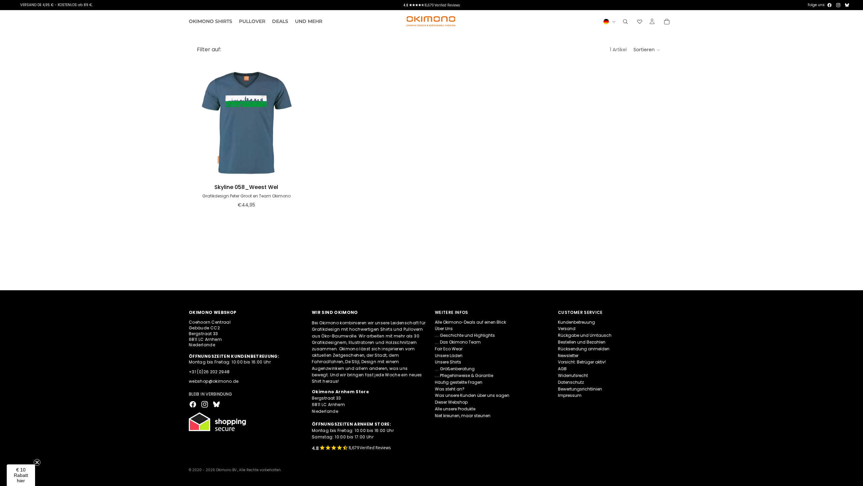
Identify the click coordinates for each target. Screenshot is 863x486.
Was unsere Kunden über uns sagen (472, 395)
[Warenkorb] (666, 21)
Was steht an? (450, 389)
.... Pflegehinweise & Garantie (464, 375)
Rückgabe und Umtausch (585, 335)
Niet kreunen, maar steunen (462, 415)
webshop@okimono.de (213, 381)
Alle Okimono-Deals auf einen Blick (470, 322)
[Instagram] (838, 5)
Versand (566, 328)
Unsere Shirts (448, 362)
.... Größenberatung (455, 369)
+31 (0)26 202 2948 (209, 371)
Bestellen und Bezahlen (581, 342)
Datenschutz (571, 382)
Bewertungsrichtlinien (580, 389)
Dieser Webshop (451, 402)
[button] (647, 50)
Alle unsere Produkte (455, 409)
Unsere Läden (449, 355)
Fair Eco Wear (449, 349)
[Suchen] (625, 21)
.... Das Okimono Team (458, 342)
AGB (562, 369)
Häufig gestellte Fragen (458, 382)
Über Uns (444, 328)
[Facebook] (829, 5)
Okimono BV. (226, 470)
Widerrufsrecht (573, 375)
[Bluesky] (847, 5)
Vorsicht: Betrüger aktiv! (582, 362)
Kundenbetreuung (576, 322)
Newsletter (568, 355)
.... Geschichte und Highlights (465, 335)
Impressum (570, 395)
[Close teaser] (37, 462)
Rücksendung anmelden (583, 349)
